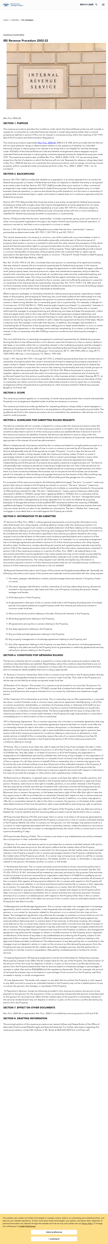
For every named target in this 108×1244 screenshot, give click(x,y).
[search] (96, 5)
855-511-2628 (86, 4)
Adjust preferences (54, 1232)
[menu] (103, 5)
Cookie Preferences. (27, 1226)
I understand (54, 1239)
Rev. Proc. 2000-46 (47, 142)
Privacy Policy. (87, 1223)
